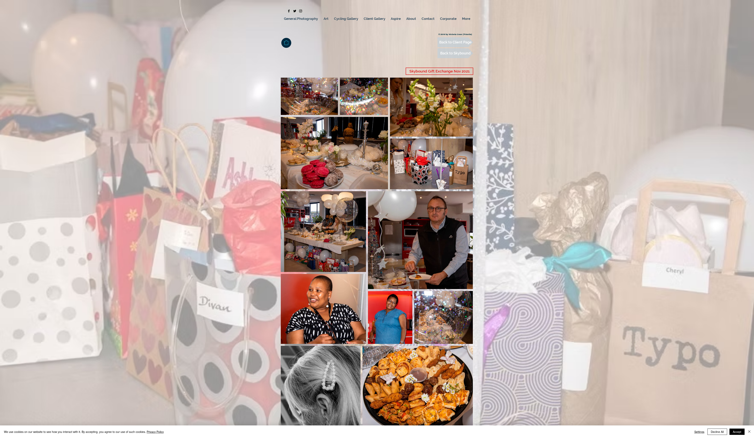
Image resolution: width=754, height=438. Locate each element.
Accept (737, 432)
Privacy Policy (155, 432)
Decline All (717, 432)
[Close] (749, 432)
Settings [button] (699, 432)
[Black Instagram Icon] (301, 11)
